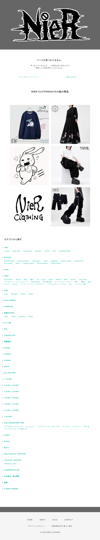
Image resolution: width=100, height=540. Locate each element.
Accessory (8, 279)
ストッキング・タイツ (63, 282)
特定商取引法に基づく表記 (62, 526)
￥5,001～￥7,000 (11, 404)
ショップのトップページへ (29, 77)
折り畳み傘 (47, 282)
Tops (6, 247)
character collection (13, 460)
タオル (14, 284)
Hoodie (38, 251)
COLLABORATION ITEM (14, 423)
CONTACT (68, 520)
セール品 (7, 323)
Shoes (18, 279)
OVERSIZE (8, 307)
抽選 (6, 482)
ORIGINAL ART (10, 464)
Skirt (46, 261)
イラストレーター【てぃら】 (49, 426)
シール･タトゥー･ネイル (56, 284)
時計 (66, 279)
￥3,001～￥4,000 (11, 391)
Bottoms (7, 257)
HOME (30, 520)
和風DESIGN (9, 313)
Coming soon (9, 335)
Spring (7, 348)
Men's (6, 448)
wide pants (78, 261)
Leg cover (83, 279)
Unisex (7, 441)
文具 (89, 282)
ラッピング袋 (80, 284)
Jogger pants (28, 263)
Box (6, 329)
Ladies (7, 435)
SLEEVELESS (65, 251)
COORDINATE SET (12, 470)
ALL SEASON (9, 373)
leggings (54, 261)
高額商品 (7, 341)
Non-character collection (15, 454)
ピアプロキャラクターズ (13, 426)
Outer (6, 270)
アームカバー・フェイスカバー (16, 282)
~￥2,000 (8, 379)
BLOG (55, 520)
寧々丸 (86, 426)
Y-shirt (47, 251)
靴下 (76, 282)
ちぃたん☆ (30, 426)
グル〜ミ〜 (77, 426)
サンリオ (66, 426)
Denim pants (42, 263)
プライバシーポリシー (36, 526)
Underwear (35, 282)
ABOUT (43, 520)
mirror (73, 279)
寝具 (83, 282)
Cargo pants (56, 263)
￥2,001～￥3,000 (11, 385)
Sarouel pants (23, 261)
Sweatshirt (27, 251)
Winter (7, 366)
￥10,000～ (8, 417)
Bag (25, 279)
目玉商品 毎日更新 (11, 476)
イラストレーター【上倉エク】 (16, 429)
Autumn (7, 360)
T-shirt (6, 251)
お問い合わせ (71, 77)
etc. (70, 284)
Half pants (36, 261)
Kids (6, 290)
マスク (6, 284)
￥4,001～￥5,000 (11, 398)
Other (17, 263)
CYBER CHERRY (11, 489)
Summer (7, 354)
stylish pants (66, 261)
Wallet (58, 279)
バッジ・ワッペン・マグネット (32, 284)
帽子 (32, 279)
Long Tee (16, 251)
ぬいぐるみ (41, 279)
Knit (54, 251)
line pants (8, 263)
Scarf (51, 279)
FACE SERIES (10, 300)
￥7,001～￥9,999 (11, 410)
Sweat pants (9, 261)
